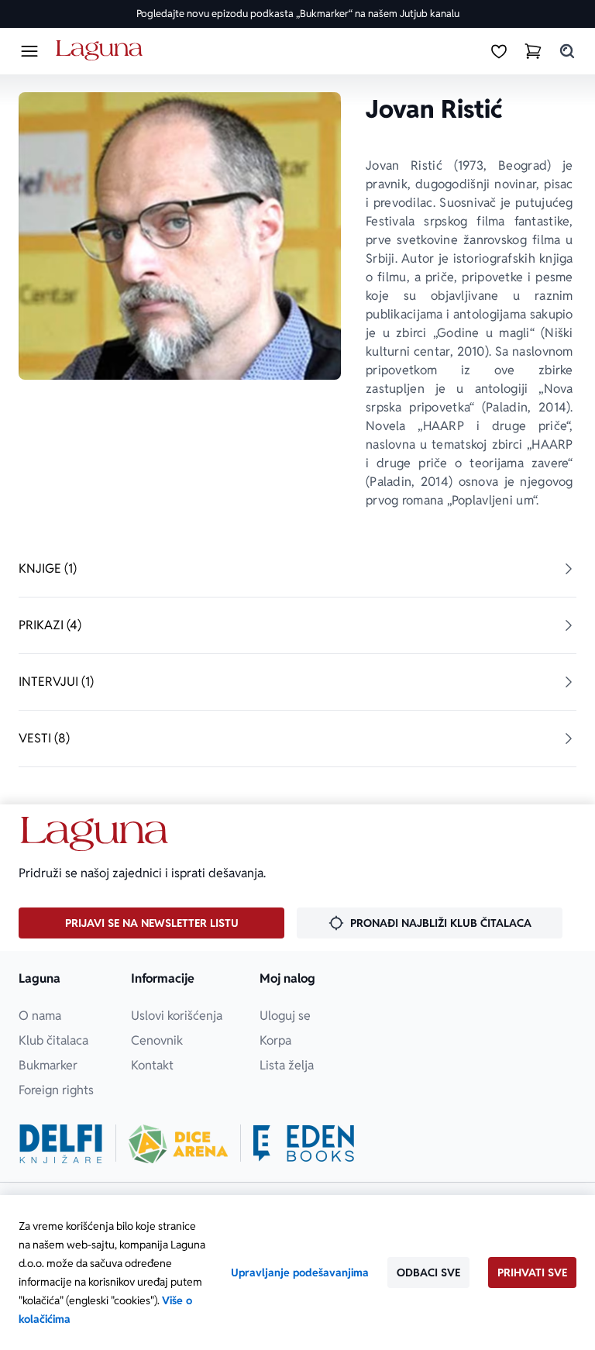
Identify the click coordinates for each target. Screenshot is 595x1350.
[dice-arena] (178, 1143)
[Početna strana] (102, 50)
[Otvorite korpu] (533, 51)
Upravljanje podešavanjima (300, 1272)
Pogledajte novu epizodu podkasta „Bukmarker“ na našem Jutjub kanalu (297, 13)
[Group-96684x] (303, 1143)
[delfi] (61, 1143)
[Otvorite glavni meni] (29, 51)
